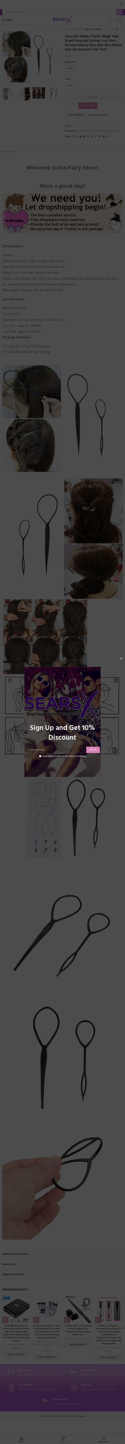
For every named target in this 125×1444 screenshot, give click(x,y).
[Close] (121, 658)
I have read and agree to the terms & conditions (64, 756)
